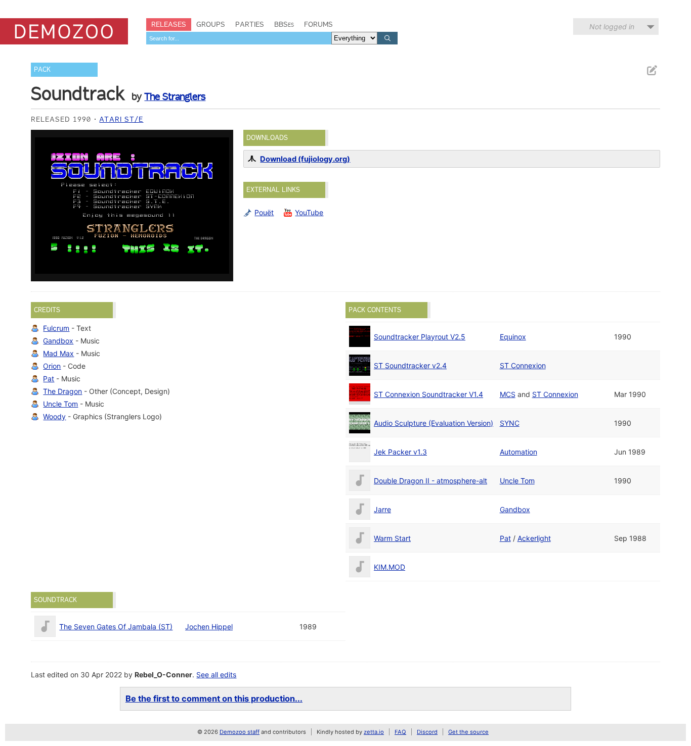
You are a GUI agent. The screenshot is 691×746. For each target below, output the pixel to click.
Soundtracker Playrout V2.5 (419, 336)
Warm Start (392, 538)
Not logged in (611, 26)
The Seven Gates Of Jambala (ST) (115, 626)
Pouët (264, 212)
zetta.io (374, 731)
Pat (48, 378)
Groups (210, 24)
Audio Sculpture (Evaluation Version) (433, 423)
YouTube (309, 212)
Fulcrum (56, 328)
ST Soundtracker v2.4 (410, 365)
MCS (507, 394)
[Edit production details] (651, 70)
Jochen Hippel (209, 626)
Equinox (513, 336)
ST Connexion (523, 365)
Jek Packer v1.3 (400, 451)
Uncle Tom (60, 404)
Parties (249, 24)
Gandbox (58, 340)
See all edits (216, 674)
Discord (427, 731)
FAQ (400, 731)
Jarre (382, 509)
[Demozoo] (64, 31)
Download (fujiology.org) (305, 159)
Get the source (468, 731)
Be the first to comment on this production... (214, 698)
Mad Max (58, 353)
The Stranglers (174, 96)
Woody (54, 416)
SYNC (510, 423)
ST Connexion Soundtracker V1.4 (428, 394)
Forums (318, 24)
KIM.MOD (389, 567)
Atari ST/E (121, 119)
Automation (518, 451)
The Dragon (62, 391)
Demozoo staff (240, 731)
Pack (42, 69)
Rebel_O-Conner (163, 674)
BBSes (284, 24)
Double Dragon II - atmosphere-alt (430, 480)
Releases (168, 24)
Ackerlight (534, 538)
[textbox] (238, 38)
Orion (52, 366)
